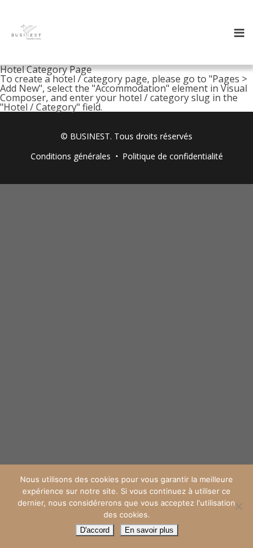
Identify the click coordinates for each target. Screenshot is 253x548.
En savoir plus (149, 530)
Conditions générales (71, 156)
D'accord (94, 530)
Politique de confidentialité (172, 156)
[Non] (238, 506)
